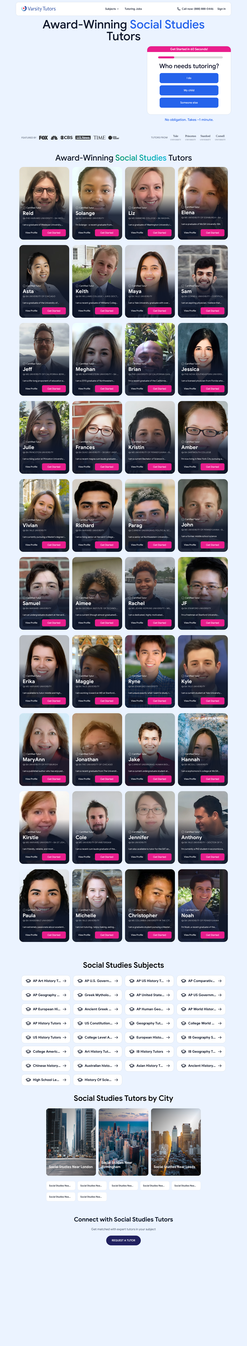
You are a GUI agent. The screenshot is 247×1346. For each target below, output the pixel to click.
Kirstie (30, 837)
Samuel (31, 603)
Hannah (190, 759)
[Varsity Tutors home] (38, 9)
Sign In (221, 9)
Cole (81, 837)
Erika (29, 681)
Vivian (30, 525)
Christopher (142, 915)
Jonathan (87, 759)
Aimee (83, 603)
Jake (134, 759)
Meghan (85, 369)
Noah (187, 915)
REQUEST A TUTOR (123, 1240)
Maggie (85, 681)
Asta (28, 291)
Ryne (134, 681)
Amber (189, 447)
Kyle (186, 681)
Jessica (190, 369)
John (187, 524)
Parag (135, 525)
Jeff (27, 369)
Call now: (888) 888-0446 (197, 9)
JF (184, 603)
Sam (186, 291)
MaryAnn (34, 759)
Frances (85, 447)
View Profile (31, 232)
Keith (82, 291)
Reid (28, 213)
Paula (29, 915)
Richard (85, 525)
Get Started (53, 232)
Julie (28, 447)
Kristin (136, 447)
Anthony (191, 837)
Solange (85, 213)
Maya (134, 291)
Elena (188, 212)
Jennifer (138, 837)
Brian (134, 369)
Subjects (110, 9)
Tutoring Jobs (133, 9)
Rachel (136, 603)
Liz (131, 213)
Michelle (86, 915)
